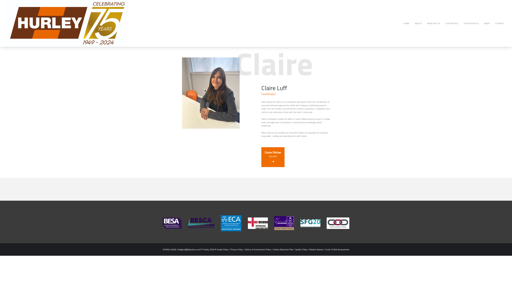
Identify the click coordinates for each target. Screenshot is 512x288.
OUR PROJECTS (471, 23)
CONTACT (499, 23)
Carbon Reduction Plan (283, 249)
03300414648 (169, 249)
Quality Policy (301, 249)
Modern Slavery (316, 249)
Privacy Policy (237, 249)
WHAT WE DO (433, 23)
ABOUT (418, 23)
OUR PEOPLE (452, 23)
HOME (407, 23)
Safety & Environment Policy (258, 249)
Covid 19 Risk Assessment (337, 249)
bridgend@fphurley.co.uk (189, 249)
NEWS (487, 23)
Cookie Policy (223, 249)
